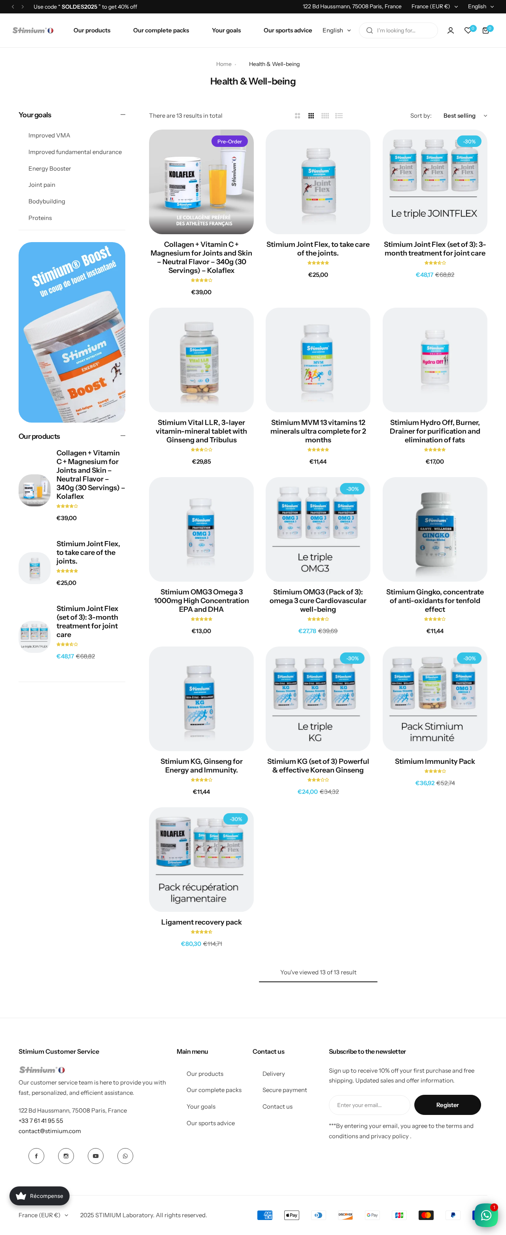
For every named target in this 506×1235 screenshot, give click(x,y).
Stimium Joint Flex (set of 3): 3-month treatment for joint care (88, 621)
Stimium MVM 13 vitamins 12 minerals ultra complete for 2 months (318, 431)
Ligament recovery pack (201, 922)
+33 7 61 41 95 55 (41, 1120)
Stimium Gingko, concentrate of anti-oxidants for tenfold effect (435, 601)
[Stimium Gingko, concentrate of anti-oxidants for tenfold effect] (435, 529)
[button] (13, 7)
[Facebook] (36, 1156)
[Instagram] (66, 1156)
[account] (450, 30)
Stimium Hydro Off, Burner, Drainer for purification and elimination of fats (435, 431)
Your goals (201, 1106)
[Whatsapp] (125, 1156)
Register (447, 1105)
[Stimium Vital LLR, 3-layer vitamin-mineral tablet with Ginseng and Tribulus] (201, 360)
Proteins (40, 218)
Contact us (277, 1106)
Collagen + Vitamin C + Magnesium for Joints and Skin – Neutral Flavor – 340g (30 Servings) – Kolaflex (91, 475)
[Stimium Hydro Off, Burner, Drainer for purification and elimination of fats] (435, 360)
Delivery (273, 1073)
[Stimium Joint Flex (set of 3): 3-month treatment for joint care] (35, 637)
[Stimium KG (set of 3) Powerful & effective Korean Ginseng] (318, 699)
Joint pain (41, 185)
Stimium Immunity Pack (435, 761)
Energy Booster (49, 168)
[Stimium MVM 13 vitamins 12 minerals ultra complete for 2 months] (318, 360)
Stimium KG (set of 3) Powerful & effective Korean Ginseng (318, 765)
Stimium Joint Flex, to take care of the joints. (88, 552)
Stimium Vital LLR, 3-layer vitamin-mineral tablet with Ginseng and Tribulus (201, 431)
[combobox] (398, 30)
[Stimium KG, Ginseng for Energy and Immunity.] (201, 699)
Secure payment (284, 1090)
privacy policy (390, 1136)
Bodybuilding (46, 201)
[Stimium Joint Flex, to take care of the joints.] (35, 568)
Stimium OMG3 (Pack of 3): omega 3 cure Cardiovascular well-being (318, 601)
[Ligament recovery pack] (201, 859)
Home (224, 64)
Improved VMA (49, 135)
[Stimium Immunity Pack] (435, 699)
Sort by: (421, 115)
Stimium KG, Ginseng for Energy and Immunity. (201, 765)
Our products (205, 1073)
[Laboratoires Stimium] (33, 30)
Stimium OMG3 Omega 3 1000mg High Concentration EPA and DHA (201, 601)
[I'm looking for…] (369, 30)
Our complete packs (214, 1090)
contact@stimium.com (50, 1131)
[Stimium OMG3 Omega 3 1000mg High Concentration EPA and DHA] (201, 529)
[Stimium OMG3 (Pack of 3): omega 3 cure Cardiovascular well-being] (318, 529)
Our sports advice (211, 1123)
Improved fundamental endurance (75, 152)
